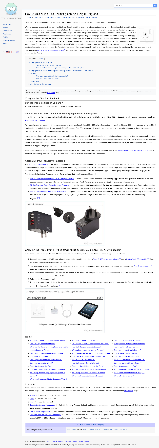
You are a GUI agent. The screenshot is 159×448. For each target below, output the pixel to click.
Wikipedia (34, 395)
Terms (81, 441)
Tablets (5, 43)
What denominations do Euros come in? (129, 360)
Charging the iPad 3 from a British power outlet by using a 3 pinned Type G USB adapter (61, 71)
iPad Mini (106, 430)
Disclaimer (68, 441)
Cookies (60, 441)
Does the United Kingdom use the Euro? (88, 366)
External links (34, 81)
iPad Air (91, 430)
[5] (148, 258)
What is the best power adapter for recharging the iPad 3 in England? (60, 68)
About (48, 441)
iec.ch (32, 402)
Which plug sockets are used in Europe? (88, 350)
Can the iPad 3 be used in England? (48, 65)
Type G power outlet (142, 266)
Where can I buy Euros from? (83, 360)
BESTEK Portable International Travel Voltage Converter (52, 179)
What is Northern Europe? (124, 376)
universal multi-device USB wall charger (133, 150)
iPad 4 (85, 430)
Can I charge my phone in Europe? (127, 340)
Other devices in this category (40, 84)
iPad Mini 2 (114, 430)
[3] (151, 265)
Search (5, 28)
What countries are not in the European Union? (48, 379)
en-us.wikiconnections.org (37, 441)
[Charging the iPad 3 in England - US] (8, 52)
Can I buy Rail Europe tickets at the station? (89, 356)
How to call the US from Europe (126, 347)
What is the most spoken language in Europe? (132, 369)
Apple (32, 399)
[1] (65, 50)
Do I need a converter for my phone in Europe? (90, 344)
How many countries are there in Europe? (88, 373)
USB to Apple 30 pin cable (136, 259)
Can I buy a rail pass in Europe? (126, 356)
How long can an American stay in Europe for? (48, 369)
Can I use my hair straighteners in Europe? (47, 353)
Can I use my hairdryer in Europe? (127, 350)
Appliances (7, 34)
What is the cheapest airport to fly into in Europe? (91, 353)
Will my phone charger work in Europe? (129, 344)
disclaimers (51, 93)
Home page (7, 25)
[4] (120, 258)
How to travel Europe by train (125, 353)
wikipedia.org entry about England (50, 50)
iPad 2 (74, 430)
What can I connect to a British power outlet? (52, 76)
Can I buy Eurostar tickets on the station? (46, 360)
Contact (54, 441)
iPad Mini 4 (123, 430)
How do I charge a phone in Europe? (86, 347)
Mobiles (5, 37)
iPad (69, 430)
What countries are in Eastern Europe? (129, 373)
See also (32, 73)
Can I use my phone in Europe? (42, 344)
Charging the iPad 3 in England (40, 62)
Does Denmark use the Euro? (125, 366)
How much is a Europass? (40, 356)
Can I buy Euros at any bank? (41, 363)
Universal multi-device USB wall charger (45, 415)
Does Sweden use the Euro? (41, 366)
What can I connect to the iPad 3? (48, 79)
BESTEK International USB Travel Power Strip (48, 191)
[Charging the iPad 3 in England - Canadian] (13, 52)
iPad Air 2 (98, 430)
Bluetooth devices (9, 40)
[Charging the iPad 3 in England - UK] (18, 52)
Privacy (75, 441)
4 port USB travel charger (35, 120)
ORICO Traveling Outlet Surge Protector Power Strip (50, 185)
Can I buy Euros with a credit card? (127, 363)
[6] (38, 198)
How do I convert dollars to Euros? (85, 363)
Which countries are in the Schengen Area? (89, 369)
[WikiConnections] (11, 4)
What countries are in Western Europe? (87, 376)
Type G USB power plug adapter (106, 259)
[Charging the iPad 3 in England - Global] (3, 52)
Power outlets (7, 31)
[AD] (40, 198)
